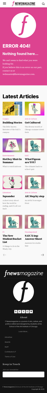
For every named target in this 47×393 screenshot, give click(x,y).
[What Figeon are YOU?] (34, 145)
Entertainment (8, 155)
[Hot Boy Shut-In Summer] (12, 145)
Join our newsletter (10, 370)
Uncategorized (31, 232)
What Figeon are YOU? (32, 160)
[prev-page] (5, 255)
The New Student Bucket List (12, 239)
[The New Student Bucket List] (12, 222)
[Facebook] (19, 311)
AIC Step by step (34, 196)
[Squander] (12, 182)
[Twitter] (23, 311)
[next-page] (42, 255)
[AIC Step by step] (34, 182)
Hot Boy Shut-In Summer (12, 160)
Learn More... (23, 331)
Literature (7, 192)
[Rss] (15, 311)
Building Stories (12, 122)
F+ (4, 232)
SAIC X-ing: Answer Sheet (33, 237)
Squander (9, 196)
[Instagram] (27, 311)
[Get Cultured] (34, 109)
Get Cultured (32, 122)
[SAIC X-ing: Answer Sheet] (34, 222)
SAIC (27, 155)
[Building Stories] (12, 109)
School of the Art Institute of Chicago (29, 387)
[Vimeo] (31, 311)
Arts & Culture (31, 119)
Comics (6, 119)
